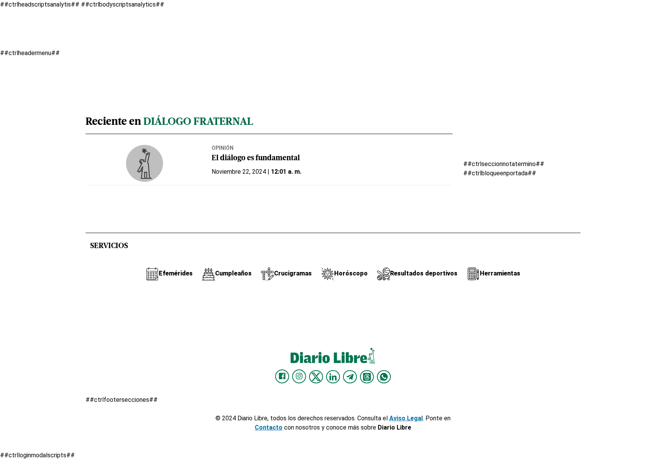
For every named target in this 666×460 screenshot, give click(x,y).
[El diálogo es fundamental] (144, 163)
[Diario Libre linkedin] (333, 376)
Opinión (223, 148)
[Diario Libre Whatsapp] (384, 376)
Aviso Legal (406, 418)
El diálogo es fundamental (256, 158)
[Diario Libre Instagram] (299, 376)
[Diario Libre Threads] (367, 376)
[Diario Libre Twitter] (316, 376)
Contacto (269, 427)
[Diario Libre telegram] (350, 376)
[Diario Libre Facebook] (282, 376)
